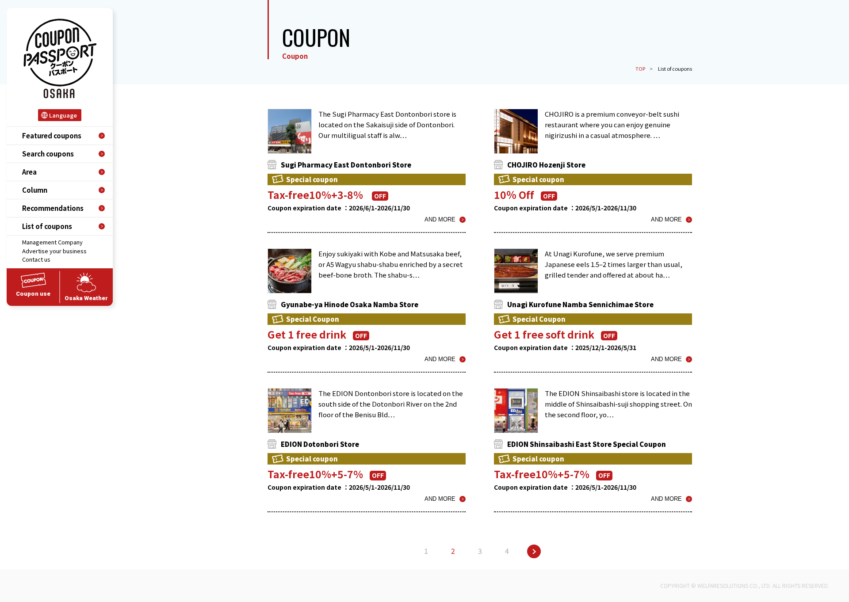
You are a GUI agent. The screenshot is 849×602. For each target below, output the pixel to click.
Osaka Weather (86, 298)
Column (34, 189)
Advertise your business (54, 251)
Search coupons (48, 153)
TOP (640, 68)
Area (29, 171)
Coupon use (33, 293)
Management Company (52, 242)
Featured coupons (51, 135)
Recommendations (53, 208)
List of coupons (47, 226)
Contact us (36, 259)
